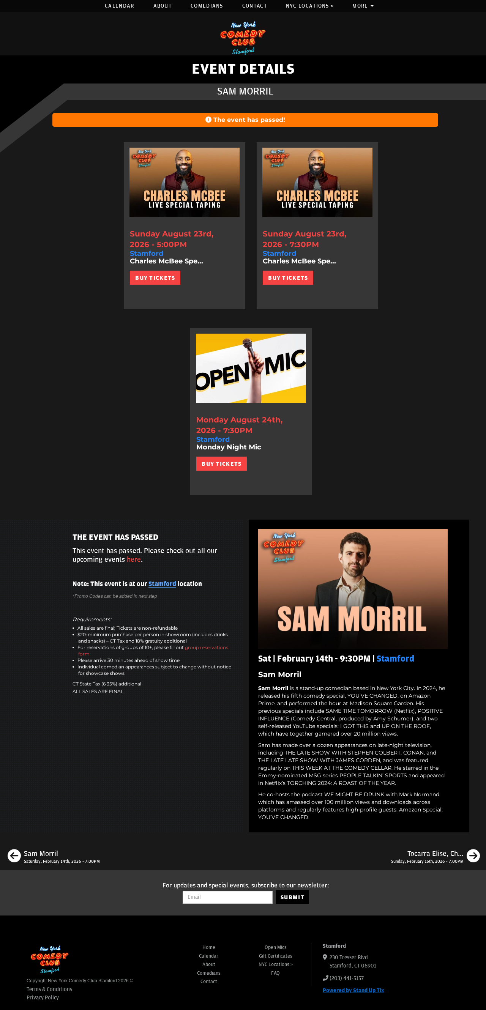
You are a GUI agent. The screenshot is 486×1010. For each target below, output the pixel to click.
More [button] (361, 6)
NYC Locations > (310, 6)
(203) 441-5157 (347, 978)
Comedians (207, 6)
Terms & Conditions (49, 989)
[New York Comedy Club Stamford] (243, 38)
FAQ (275, 973)
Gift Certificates (275, 956)
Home (208, 947)
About (162, 6)
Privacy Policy (43, 997)
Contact (254, 6)
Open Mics (276, 947)
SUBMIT (293, 897)
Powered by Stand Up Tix (353, 990)
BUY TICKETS (155, 277)
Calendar (119, 6)
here (134, 559)
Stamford (162, 584)
